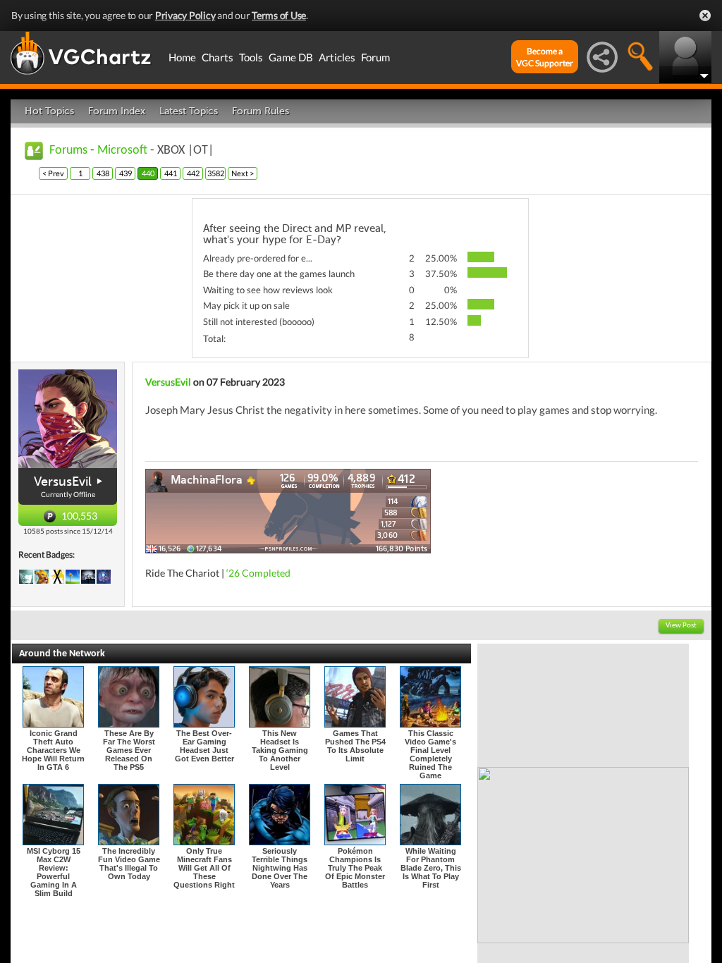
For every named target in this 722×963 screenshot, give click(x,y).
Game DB (291, 57)
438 (103, 173)
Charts (217, 57)
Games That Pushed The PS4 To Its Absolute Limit (355, 746)
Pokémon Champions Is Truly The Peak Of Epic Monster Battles (355, 868)
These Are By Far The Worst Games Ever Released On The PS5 (129, 750)
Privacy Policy (185, 15)
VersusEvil (63, 481)
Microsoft (122, 150)
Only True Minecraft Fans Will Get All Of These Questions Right (204, 868)
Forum (375, 57)
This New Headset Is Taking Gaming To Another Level (280, 750)
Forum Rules (260, 111)
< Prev (53, 173)
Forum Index (116, 111)
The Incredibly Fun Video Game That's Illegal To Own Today (129, 864)
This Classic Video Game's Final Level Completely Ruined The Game (430, 754)
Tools (251, 57)
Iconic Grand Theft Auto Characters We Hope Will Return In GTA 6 (53, 750)
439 (125, 173)
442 (193, 173)
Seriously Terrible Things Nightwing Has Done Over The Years (279, 868)
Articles (337, 57)
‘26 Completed (258, 573)
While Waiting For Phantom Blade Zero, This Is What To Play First (430, 868)
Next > (242, 173)
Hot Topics (49, 111)
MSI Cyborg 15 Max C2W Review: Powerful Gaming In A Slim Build (53, 872)
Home (182, 57)
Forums (68, 150)
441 (170, 173)
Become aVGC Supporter (544, 57)
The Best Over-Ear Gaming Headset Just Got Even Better (204, 746)
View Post (681, 626)
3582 (215, 173)
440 (148, 173)
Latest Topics (188, 111)
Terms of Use (279, 15)
